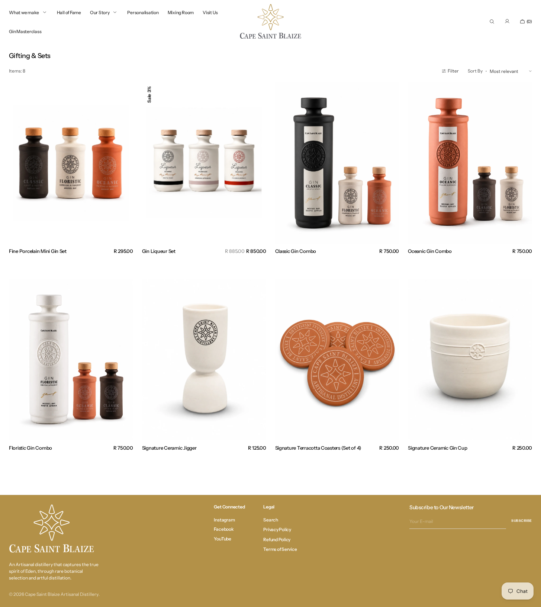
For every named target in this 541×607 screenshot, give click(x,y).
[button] (492, 21)
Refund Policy (276, 539)
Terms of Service (280, 549)
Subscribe (521, 520)
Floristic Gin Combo (30, 448)
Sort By (475, 71)
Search (270, 520)
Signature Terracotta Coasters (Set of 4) (318, 448)
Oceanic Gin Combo (430, 251)
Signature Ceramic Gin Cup (437, 448)
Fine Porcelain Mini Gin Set (38, 251)
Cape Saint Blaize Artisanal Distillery (62, 594)
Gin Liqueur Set (158, 251)
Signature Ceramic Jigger (169, 448)
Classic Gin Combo (295, 251)
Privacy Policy (277, 529)
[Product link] (71, 163)
